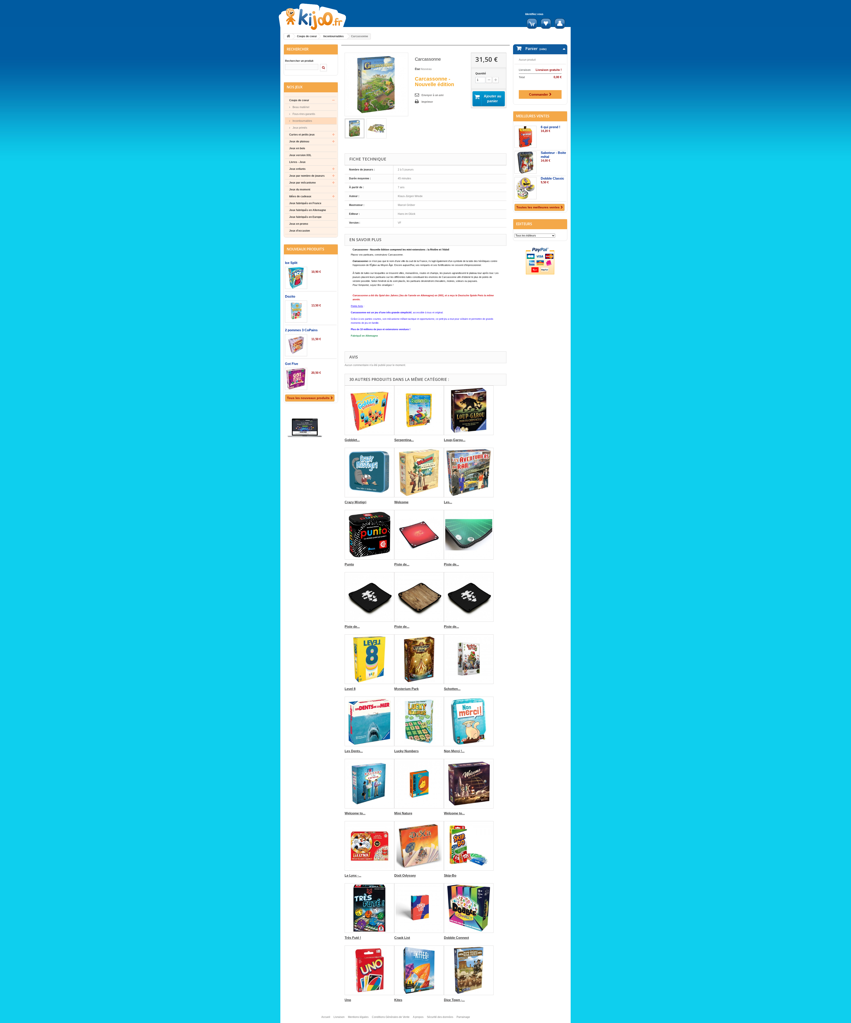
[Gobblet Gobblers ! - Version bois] (369, 410)
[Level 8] (369, 659)
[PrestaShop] (305, 427)
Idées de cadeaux (300, 196)
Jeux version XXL (300, 155)
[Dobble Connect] (469, 908)
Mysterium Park (406, 689)
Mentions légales (358, 1017)
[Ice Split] (296, 278)
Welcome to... (355, 813)
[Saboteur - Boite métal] (525, 162)
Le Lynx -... (353, 875)
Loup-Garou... (454, 440)
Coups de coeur (307, 36)
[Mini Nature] (419, 783)
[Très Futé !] (369, 908)
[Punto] (369, 535)
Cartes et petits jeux (302, 134)
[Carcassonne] (354, 128)
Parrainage (463, 1017)
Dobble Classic (552, 178)
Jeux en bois (297, 148)
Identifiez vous (534, 14)
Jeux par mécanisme (302, 182)
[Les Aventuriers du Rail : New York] (469, 472)
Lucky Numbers (406, 751)
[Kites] (419, 970)
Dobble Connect (456, 938)
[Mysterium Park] (419, 659)
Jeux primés (299, 127)
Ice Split (291, 263)
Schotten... (452, 689)
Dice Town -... (454, 1000)
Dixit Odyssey (405, 875)
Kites (398, 1000)
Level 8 (350, 689)
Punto (349, 564)
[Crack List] (419, 908)
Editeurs (524, 223)
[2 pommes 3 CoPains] (296, 345)
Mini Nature (403, 813)
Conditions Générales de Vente (391, 1017)
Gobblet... (352, 440)
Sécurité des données (440, 1017)
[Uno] (369, 970)
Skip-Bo (450, 875)
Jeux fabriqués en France (305, 203)
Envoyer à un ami (432, 95)
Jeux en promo (298, 223)
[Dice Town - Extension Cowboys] (469, 970)
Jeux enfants (297, 168)
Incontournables (333, 36)
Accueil (325, 1017)
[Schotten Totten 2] (469, 659)
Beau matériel (300, 107)
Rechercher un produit (299, 60)
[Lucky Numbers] (419, 721)
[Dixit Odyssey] (419, 846)
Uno (348, 1000)
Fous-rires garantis (303, 114)
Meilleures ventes (532, 116)
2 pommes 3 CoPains (301, 330)
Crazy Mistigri (355, 502)
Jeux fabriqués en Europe (305, 217)
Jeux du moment (299, 189)
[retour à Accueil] (288, 36)
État (417, 69)
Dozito (290, 296)
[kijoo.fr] (326, 16)
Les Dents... (354, 751)
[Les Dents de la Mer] (369, 721)
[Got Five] (296, 379)
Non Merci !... (454, 751)
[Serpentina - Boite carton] (419, 410)
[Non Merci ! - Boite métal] (469, 721)
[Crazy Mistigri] (369, 472)
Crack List (402, 938)
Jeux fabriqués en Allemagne (307, 210)
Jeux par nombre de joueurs (307, 175)
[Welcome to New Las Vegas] (369, 783)
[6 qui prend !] (525, 137)
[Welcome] (419, 472)
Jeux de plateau (299, 141)
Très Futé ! (353, 938)
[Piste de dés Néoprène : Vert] (469, 535)
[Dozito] (296, 311)
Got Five (291, 364)
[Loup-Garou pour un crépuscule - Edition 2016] (469, 410)
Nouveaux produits (305, 249)
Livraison (339, 1017)
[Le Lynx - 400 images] (369, 846)
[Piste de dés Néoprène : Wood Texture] (419, 597)
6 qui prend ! (550, 127)
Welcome (401, 502)
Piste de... (401, 564)
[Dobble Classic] (525, 188)
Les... (448, 502)
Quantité (480, 73)
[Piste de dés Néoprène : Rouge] (419, 535)
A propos (418, 1017)
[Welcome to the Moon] (469, 783)
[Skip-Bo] (469, 846)
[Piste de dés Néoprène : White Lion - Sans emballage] (469, 597)
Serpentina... (404, 440)
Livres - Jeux (297, 162)
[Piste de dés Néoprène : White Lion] (369, 597)
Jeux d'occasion (299, 230)
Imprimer (427, 101)
